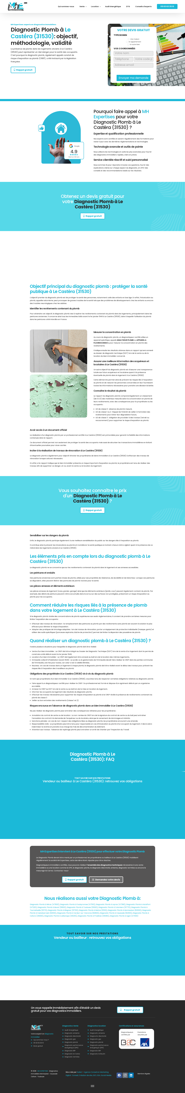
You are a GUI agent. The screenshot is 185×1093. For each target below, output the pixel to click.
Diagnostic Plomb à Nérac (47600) (44, 904)
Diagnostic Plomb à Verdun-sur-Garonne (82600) (78, 913)
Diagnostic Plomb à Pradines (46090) (93, 916)
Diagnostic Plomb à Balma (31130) (93, 910)
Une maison (134, 39)
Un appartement (134, 42)
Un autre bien (134, 44)
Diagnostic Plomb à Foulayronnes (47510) (77, 904)
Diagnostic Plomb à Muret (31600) (51, 907)
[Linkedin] (131, 1075)
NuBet (79, 1072)
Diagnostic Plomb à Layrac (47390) (110, 904)
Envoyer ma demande (133, 78)
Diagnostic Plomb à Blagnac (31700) (63, 910)
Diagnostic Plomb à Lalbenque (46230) (60, 916)
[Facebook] (119, 1075)
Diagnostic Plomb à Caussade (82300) (116, 913)
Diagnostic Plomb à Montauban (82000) (124, 910)
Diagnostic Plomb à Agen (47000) (124, 916)
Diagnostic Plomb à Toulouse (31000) (82, 907)
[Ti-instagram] (125, 1075)
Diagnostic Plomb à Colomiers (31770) (114, 907)
